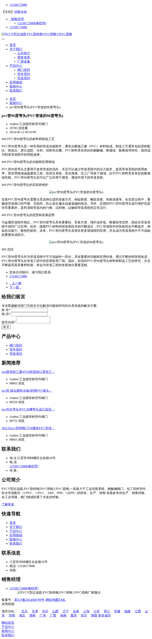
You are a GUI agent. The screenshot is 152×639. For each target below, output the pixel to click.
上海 (86, 611)
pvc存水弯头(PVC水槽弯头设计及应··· (28, 409)
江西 (138, 611)
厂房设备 (23, 61)
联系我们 (16, 90)
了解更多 (8, 504)
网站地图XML (56, 599)
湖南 (32, 615)
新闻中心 (16, 86)
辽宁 (66, 611)
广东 (43, 615)
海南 (63, 615)
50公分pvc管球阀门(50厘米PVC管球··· (28, 428)
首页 (13, 45)
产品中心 (16, 65)
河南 (12, 615)
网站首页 (8, 622)
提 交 (6, 326)
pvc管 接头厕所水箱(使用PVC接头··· (27, 390)
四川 (84, 615)
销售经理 (17, 19)
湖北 (22, 615)
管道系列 (23, 78)
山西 (55, 611)
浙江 (107, 611)
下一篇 (15, 287)
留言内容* (9, 322)
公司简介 (23, 53)
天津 (35, 611)
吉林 (76, 611)
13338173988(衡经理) (31, 23)
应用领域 (16, 82)
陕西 (94, 615)
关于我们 (16, 49)
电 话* (6, 314)
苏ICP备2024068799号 (29, 599)
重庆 (73, 615)
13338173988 (18, 5)
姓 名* (6, 310)
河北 (45, 611)
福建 (127, 611)
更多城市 (104, 615)
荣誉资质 (23, 57)
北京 (24, 611)
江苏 (96, 611)
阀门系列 (23, 70)
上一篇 (15, 283)
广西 (53, 615)
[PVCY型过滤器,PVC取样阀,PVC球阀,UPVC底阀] (37, 34)
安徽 (117, 611)
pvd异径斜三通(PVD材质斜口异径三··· (28, 372)
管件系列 (23, 74)
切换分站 (20, 11)
